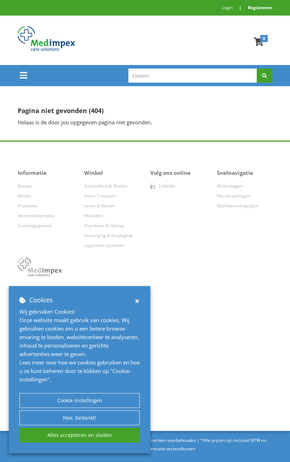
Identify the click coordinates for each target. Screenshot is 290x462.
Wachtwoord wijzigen (238, 206)
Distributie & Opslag (104, 226)
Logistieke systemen (104, 245)
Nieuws (25, 186)
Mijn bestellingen (233, 196)
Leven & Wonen (99, 206)
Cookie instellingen (79, 400)
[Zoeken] (264, 76)
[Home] (90, 38)
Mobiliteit (93, 216)
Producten (28, 206)
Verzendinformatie (36, 216)
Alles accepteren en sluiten (79, 435)
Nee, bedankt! (79, 417)
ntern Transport (100, 196)
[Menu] (23, 75)
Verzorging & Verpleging (108, 235)
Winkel (24, 196)
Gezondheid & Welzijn (105, 186)
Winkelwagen (230, 186)
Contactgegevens (35, 226)
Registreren (260, 8)
